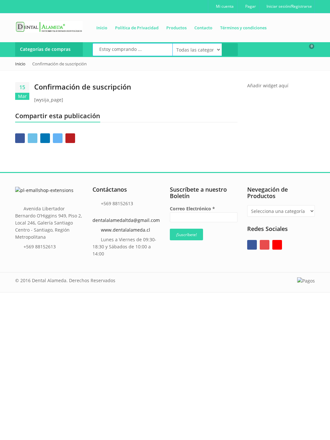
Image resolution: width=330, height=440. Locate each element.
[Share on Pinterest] (70, 138)
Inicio (101, 28)
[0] (307, 49)
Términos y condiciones (243, 28)
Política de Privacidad (137, 28)
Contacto (203, 28)
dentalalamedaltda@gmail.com (126, 220)
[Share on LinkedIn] (45, 138)
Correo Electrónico (192, 209)
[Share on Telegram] (58, 138)
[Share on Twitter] (32, 138)
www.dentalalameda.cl (125, 230)
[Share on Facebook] (20, 138)
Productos (176, 28)
